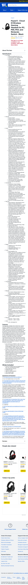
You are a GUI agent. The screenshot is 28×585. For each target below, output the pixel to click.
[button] (5, 10)
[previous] (3, 493)
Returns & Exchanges (6, 542)
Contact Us (20, 551)
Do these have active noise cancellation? (13, 377)
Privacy (14, 577)
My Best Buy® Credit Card (7, 556)
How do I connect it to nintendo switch (12, 426)
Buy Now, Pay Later (5, 563)
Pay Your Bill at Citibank (6, 559)
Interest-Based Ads (19, 578)
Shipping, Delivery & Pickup (7, 540)
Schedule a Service (22, 542)
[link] (8, 464)
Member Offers (21, 561)
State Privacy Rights (23, 578)
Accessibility (3, 577)
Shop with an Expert (22, 540)
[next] (24, 461)
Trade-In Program (5, 549)
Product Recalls (4, 546)
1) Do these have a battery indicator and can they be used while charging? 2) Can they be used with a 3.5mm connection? (13, 382)
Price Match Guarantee (6, 544)
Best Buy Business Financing (7, 565)
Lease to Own (4, 561)
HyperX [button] (12, 17)
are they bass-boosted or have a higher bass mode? (12, 412)
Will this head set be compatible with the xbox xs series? (13, 407)
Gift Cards (3, 551)
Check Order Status (5, 538)
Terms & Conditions (9, 578)
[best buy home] (4, 5)
